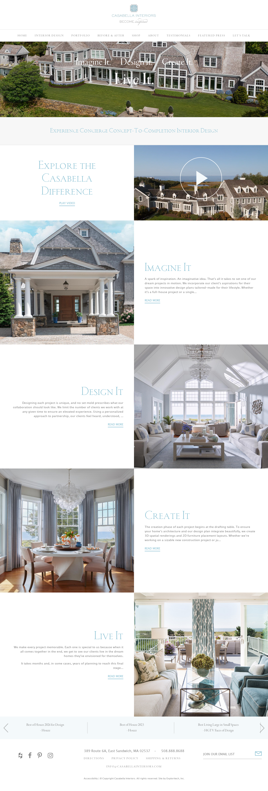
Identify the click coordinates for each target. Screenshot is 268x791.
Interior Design (49, 35)
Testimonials (179, 35)
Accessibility (91, 778)
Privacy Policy (125, 758)
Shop (136, 35)
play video (67, 203)
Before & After (111, 35)
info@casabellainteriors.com (134, 766)
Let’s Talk (241, 35)
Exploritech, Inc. (175, 778)
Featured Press (211, 35)
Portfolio (80, 35)
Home (22, 35)
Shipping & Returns (163, 758)
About (153, 35)
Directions (94, 758)
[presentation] (6, 728)
